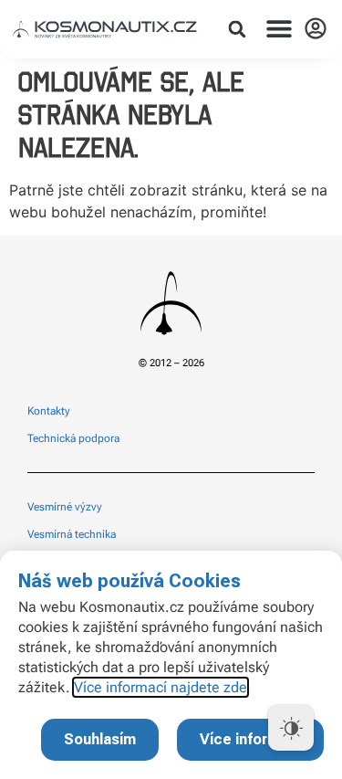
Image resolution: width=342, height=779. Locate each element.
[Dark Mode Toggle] (291, 728)
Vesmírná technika (71, 534)
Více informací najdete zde (160, 687)
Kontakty (48, 411)
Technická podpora (73, 438)
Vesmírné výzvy (64, 506)
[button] (237, 29)
